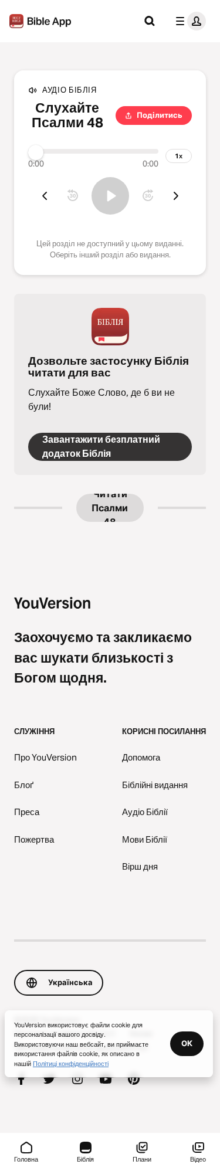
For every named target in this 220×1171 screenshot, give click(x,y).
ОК (186, 1043)
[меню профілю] (188, 21)
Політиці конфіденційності (71, 1063)
